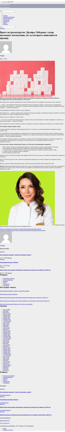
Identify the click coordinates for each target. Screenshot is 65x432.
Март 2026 (6, 312)
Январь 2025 (6, 332)
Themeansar (30, 426)
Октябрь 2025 (7, 319)
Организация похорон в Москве (9, 262)
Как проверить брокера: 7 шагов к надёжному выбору (15, 254)
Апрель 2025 (6, 328)
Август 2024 (6, 339)
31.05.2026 (3, 410)
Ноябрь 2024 (6, 335)
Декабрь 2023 (6, 350)
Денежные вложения (9, 17)
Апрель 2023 (6, 362)
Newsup (21, 426)
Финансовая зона (4, 4)
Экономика (6, 21)
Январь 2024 (6, 349)
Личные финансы (8, 18)
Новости (5, 24)
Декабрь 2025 (6, 316)
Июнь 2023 (6, 359)
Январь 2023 (6, 366)
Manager (9, 258)
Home (4, 428)
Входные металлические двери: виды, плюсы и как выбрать (16, 304)
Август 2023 (6, 356)
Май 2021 (5, 369)
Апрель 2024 (6, 345)
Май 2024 (5, 343)
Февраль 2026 (7, 313)
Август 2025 (6, 322)
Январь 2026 (6, 315)
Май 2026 (5, 311)
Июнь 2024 (6, 342)
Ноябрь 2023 (6, 352)
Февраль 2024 (7, 347)
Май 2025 (5, 326)
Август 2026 (6, 309)
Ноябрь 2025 (6, 318)
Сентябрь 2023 (7, 354)
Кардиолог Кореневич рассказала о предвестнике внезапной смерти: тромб (20, 229)
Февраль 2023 (7, 364)
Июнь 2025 (6, 325)
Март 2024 (6, 346)
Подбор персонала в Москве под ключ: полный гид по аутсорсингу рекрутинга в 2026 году (25, 301)
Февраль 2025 (7, 330)
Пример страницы (8, 430)
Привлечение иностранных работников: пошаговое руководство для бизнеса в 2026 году (25, 270)
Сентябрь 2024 (7, 337)
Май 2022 (5, 367)
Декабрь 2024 (6, 333)
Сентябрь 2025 (7, 321)
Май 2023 (5, 360)
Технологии (6, 20)
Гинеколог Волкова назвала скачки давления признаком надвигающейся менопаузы (22, 230)
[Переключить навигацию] (0, 10)
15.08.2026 (3, 402)
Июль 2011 (6, 370)
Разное (5, 22)
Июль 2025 (6, 323)
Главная (5, 15)
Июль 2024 (6, 340)
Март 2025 (6, 329)
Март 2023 (6, 363)
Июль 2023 (6, 357)
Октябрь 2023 (7, 353)
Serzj (3, 55)
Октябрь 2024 (7, 336)
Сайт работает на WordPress (7, 426)
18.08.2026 (3, 395)
